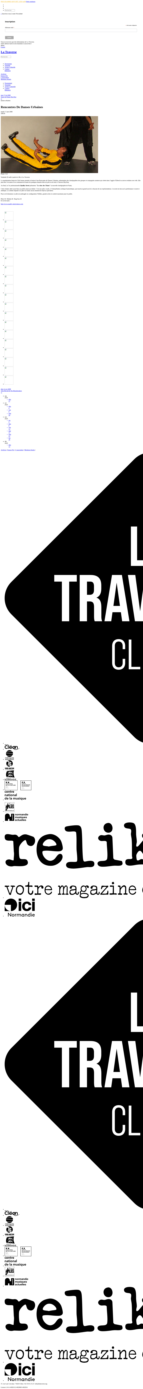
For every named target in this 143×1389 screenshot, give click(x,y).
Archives (3, 74)
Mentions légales (6, 79)
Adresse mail (9, 27)
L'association (5, 77)
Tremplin (7, 65)
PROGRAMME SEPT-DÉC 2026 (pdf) (13, 1)
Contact (7, 69)
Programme (8, 64)
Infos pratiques (30, 1)
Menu (2, 45)
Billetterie (8, 71)
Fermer (3, 47)
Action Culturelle (10, 67)
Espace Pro (4, 76)
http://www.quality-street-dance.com (12, 204)
